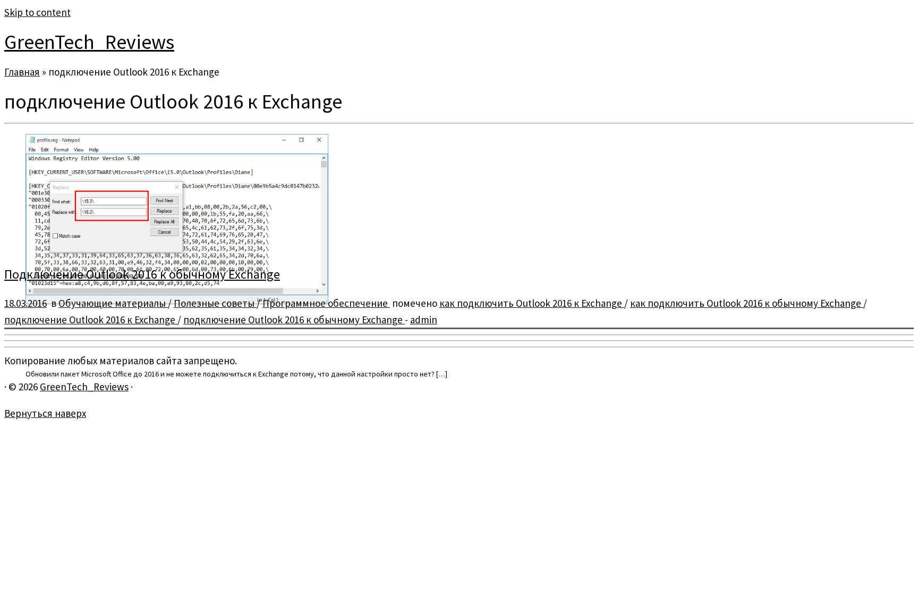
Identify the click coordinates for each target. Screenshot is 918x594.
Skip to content (37, 12)
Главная (22, 71)
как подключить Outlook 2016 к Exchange (531, 303)
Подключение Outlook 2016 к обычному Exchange (142, 274)
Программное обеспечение (326, 303)
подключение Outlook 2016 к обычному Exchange (294, 319)
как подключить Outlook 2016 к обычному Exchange (746, 303)
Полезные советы (215, 303)
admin (423, 319)
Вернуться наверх (45, 413)
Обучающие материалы (113, 303)
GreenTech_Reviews (89, 41)
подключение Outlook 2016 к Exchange (90, 319)
